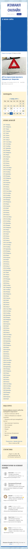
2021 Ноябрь (7, 289)
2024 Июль (6, 356)
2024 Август (6, 358)
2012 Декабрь (7, 174)
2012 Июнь (6, 161)
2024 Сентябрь (7, 360)
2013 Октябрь (7, 193)
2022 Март (6, 296)
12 (11, 108)
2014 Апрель (6, 206)
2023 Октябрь (7, 336)
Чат (6, 431)
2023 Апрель (6, 324)
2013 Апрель (6, 182)
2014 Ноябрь (7, 221)
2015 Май (6, 234)
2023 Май (6, 326)
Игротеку (7, 427)
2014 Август (6, 214)
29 (20, 113)
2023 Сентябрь (7, 334)
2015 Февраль (7, 227)
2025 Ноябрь (7, 388)
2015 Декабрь (7, 249)
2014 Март (6, 204)
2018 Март (6, 277)
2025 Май (6, 377)
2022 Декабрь (7, 315)
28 (17, 113)
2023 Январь (6, 317)
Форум (6, 429)
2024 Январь (6, 343)
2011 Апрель (6, 131)
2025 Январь (6, 369)
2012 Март (6, 154)
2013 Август (6, 189)
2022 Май (6, 300)
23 (23, 111)
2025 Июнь (6, 379)
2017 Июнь (6, 274)
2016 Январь (6, 251)
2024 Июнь (6, 354)
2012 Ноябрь (7, 172)
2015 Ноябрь (7, 247)
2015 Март (6, 229)
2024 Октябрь (7, 362)
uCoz (10, 544)
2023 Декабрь (7, 341)
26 (11, 113)
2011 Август (6, 139)
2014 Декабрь (7, 223)
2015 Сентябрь (7, 242)
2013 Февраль (7, 178)
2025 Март (6, 373)
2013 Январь (6, 176)
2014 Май (6, 208)
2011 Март (6, 129)
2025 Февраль (7, 371)
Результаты (9, 441)
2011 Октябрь (7, 144)
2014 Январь (6, 199)
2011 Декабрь (7, 148)
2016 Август (6, 266)
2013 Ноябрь (7, 195)
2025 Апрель (6, 375)
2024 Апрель (6, 349)
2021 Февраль (7, 287)
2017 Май (6, 272)
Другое (7, 435)
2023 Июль (6, 330)
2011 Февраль (7, 127)
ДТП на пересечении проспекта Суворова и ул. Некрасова (12, 78)
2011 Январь (6, 124)
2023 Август (6, 332)
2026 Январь (6, 392)
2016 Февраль (7, 253)
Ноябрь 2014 (14, 99)
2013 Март (6, 180)
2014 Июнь (6, 210)
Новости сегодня (6, 53)
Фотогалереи (8, 425)
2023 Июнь (6, 328)
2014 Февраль (7, 202)
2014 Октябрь (7, 219)
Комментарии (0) (8, 84)
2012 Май (6, 159)
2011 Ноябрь (7, 146)
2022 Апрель (6, 298)
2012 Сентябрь (7, 167)
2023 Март (6, 322)
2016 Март (6, 255)
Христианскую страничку (12, 423)
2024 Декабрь (7, 366)
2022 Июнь (6, 302)
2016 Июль (6, 264)
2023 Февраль (7, 319)
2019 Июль (6, 281)
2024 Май (6, 351)
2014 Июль (6, 212)
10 (5, 108)
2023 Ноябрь (7, 339)
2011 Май (6, 133)
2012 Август (6, 165)
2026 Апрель (6, 396)
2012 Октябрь (7, 169)
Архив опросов (18, 441)
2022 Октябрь (7, 311)
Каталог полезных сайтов (12, 413)
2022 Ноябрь (7, 313)
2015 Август (6, 240)
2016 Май (6, 259)
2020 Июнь (6, 283)
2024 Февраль (7, 345)
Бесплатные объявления (12, 433)
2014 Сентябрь (7, 217)
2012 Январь (6, 150)
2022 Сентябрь (7, 309)
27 (14, 113)
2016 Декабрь (7, 270)
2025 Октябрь (7, 386)
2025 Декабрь (7, 390)
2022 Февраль (7, 294)
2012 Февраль (7, 152)
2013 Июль (6, 187)
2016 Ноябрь (7, 268)
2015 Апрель (6, 232)
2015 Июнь (6, 236)
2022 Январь (6, 292)
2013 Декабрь (7, 197)
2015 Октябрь (7, 244)
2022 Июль (6, 304)
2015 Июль (6, 238)
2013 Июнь (6, 184)
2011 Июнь (6, 135)
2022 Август (6, 307)
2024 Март (6, 347)
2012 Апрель (6, 157)
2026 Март (6, 394)
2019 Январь (6, 279)
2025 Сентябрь (7, 384)
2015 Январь (6, 225)
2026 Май (6, 399)
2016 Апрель (6, 257)
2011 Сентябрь (7, 142)
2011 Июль (6, 137)
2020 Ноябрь (7, 285)
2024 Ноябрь (7, 364)
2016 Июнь (6, 262)
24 (5, 113)
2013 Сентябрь (7, 191)
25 (8, 113)
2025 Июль (6, 381)
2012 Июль (6, 163)
